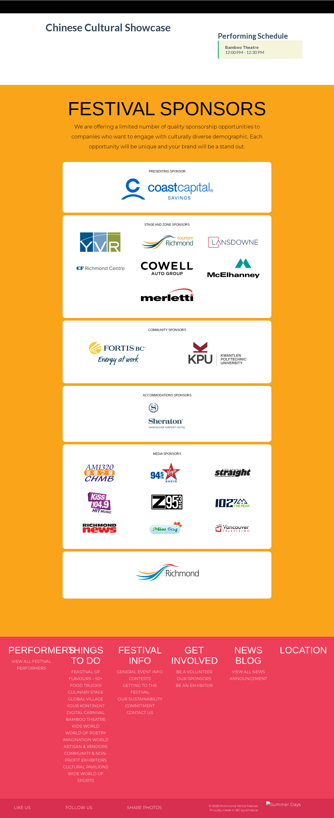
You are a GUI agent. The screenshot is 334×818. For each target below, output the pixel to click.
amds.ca (251, 810)
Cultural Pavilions (85, 766)
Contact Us (140, 712)
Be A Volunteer (194, 671)
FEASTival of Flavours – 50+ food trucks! (86, 678)
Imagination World (86, 739)
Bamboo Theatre (85, 719)
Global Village (85, 699)
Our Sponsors (194, 678)
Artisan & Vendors (86, 746)
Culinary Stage (85, 692)
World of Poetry (85, 732)
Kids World (85, 726)
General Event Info (140, 671)
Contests (140, 678)
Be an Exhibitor (194, 685)
